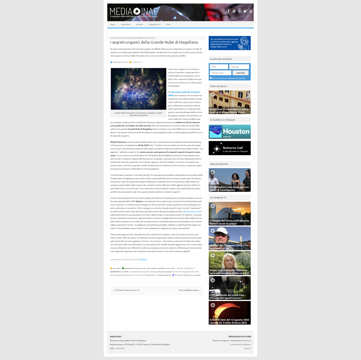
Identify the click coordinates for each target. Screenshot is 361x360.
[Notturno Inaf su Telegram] (230, 156)
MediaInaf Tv (154, 24)
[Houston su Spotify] (230, 139)
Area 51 (247, 348)
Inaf (168, 24)
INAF (114, 268)
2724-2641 (120, 348)
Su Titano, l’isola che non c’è (125, 290)
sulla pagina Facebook (163, 272)
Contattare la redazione (240, 344)
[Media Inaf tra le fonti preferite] (230, 51)
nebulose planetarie (191, 211)
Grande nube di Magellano (135, 268)
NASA (173, 268)
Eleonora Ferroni (120, 62)
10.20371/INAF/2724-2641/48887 (189, 275)
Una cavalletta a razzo (190, 290)
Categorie (125, 24)
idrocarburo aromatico (156, 268)
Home (112, 24)
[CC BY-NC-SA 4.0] (142, 259)
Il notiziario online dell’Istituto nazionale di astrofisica (133, 16)
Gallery (139, 24)
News (119, 268)
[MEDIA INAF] (134, 14)
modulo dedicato (164, 275)
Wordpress (246, 340)
